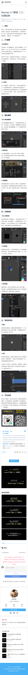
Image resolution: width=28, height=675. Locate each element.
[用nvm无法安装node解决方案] (4, 640)
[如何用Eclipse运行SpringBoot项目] (4, 650)
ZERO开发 (7, 448)
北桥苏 (11, 431)
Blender (4, 452)
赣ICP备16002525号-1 (14, 671)
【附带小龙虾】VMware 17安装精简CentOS (16, 655)
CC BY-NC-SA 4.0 (9, 446)
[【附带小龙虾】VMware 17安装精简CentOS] (4, 656)
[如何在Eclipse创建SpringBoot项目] (4, 645)
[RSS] (17, 613)
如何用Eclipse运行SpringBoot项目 (15, 649)
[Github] (11, 613)
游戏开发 (3, 21)
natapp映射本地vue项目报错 (14, 634)
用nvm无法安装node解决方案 (14, 639)
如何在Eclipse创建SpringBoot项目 (15, 644)
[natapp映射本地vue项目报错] (4, 635)
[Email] (14, 613)
